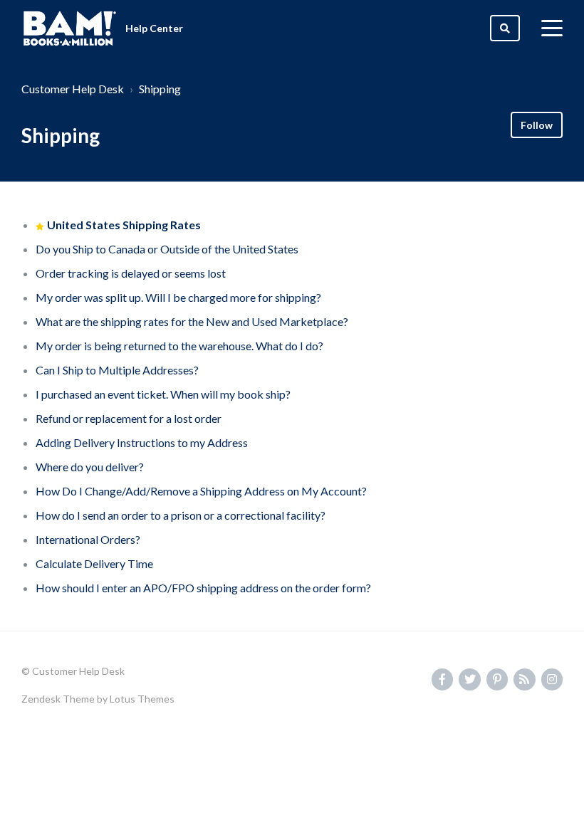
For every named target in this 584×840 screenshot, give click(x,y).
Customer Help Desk (72, 88)
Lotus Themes (142, 699)
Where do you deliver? (90, 466)
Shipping (160, 88)
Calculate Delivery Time (94, 563)
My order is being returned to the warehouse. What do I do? (179, 345)
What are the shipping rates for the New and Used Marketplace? (192, 321)
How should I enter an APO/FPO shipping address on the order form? (203, 587)
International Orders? (88, 539)
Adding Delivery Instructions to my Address (142, 442)
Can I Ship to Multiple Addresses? (117, 370)
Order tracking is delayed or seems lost (131, 273)
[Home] (69, 28)
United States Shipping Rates (124, 224)
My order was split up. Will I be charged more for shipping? (178, 297)
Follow (537, 125)
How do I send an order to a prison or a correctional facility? (180, 515)
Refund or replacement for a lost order (128, 418)
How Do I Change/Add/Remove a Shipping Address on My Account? (201, 491)
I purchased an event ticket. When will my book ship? (163, 394)
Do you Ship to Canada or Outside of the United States (167, 249)
